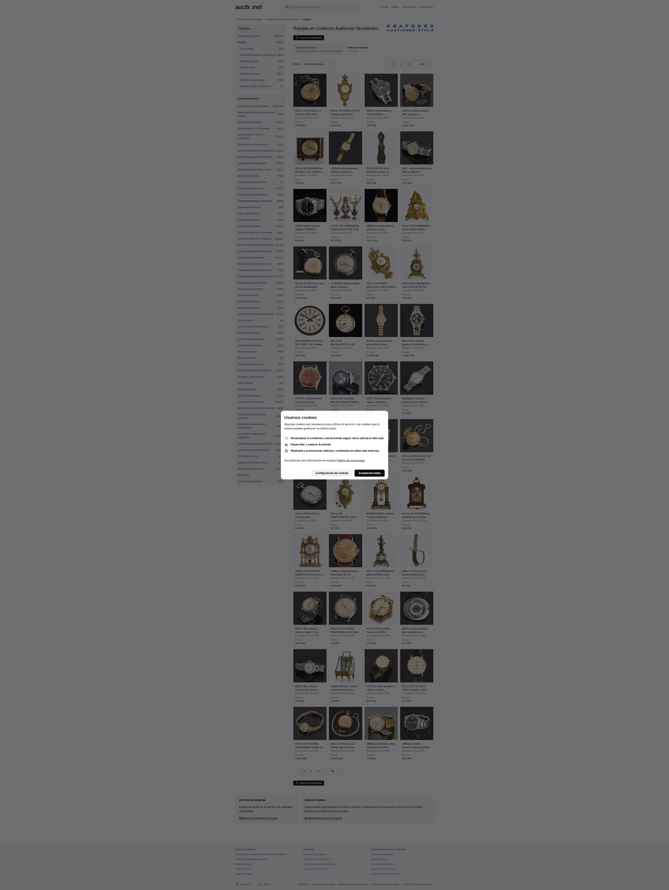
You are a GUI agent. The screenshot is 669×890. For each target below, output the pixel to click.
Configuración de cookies (332, 473)
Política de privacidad (350, 460)
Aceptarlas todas (369, 473)
